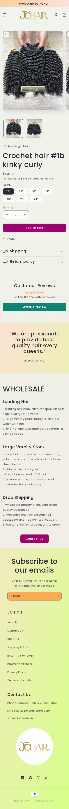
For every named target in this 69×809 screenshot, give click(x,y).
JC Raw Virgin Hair (28, 801)
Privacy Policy (16, 672)
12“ (8, 191)
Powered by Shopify (47, 801)
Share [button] (11, 239)
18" (47, 191)
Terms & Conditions (21, 680)
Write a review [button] (34, 307)
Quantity (8, 207)
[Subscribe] (57, 596)
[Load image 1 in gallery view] (13, 128)
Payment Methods (20, 664)
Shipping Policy (17, 647)
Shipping (23, 178)
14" (21, 191)
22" (22, 199)
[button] (5, 15)
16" (34, 191)
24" (36, 199)
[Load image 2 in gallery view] (34, 128)
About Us (13, 639)
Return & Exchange (20, 655)
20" (8, 199)
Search (12, 622)
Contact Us (34, 539)
